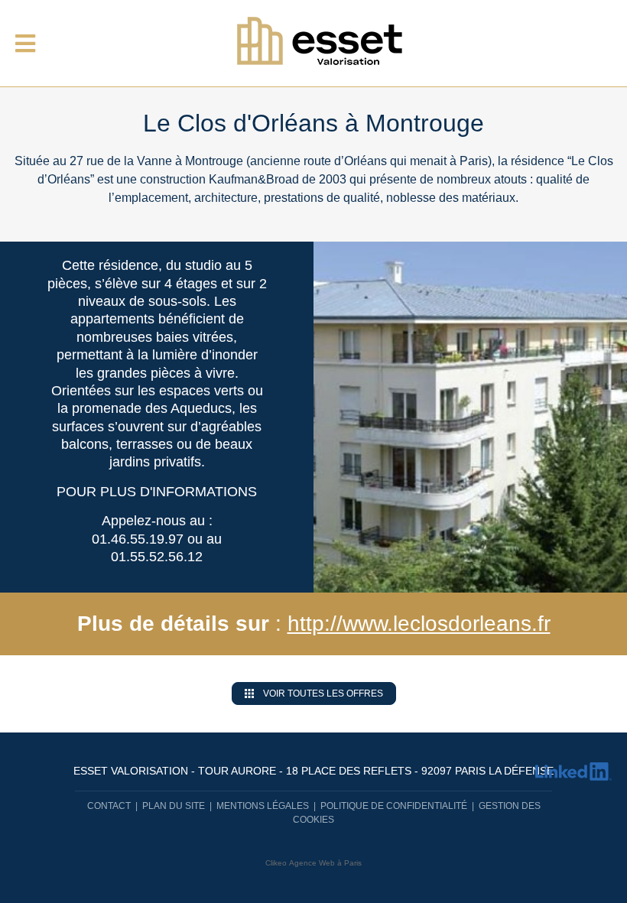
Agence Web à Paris (325, 863)
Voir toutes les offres (323, 693)
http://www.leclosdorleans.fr (419, 623)
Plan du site (173, 806)
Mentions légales (262, 806)
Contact (109, 806)
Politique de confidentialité (393, 806)
